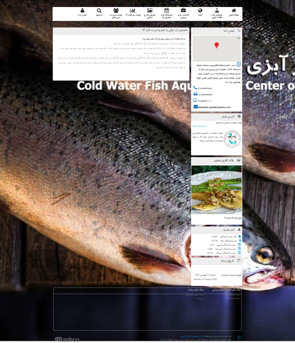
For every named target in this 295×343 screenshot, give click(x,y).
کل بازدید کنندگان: (227, 236)
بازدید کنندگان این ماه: (224, 249)
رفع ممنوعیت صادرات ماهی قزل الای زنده (227, 123)
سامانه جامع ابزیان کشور (194, 295)
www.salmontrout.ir (234, 298)
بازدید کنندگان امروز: (225, 244)
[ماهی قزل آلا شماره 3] (216, 190)
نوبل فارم (199, 298)
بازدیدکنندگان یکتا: (228, 240)
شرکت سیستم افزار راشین (192, 336)
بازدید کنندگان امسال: (225, 253)
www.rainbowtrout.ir (233, 295)
